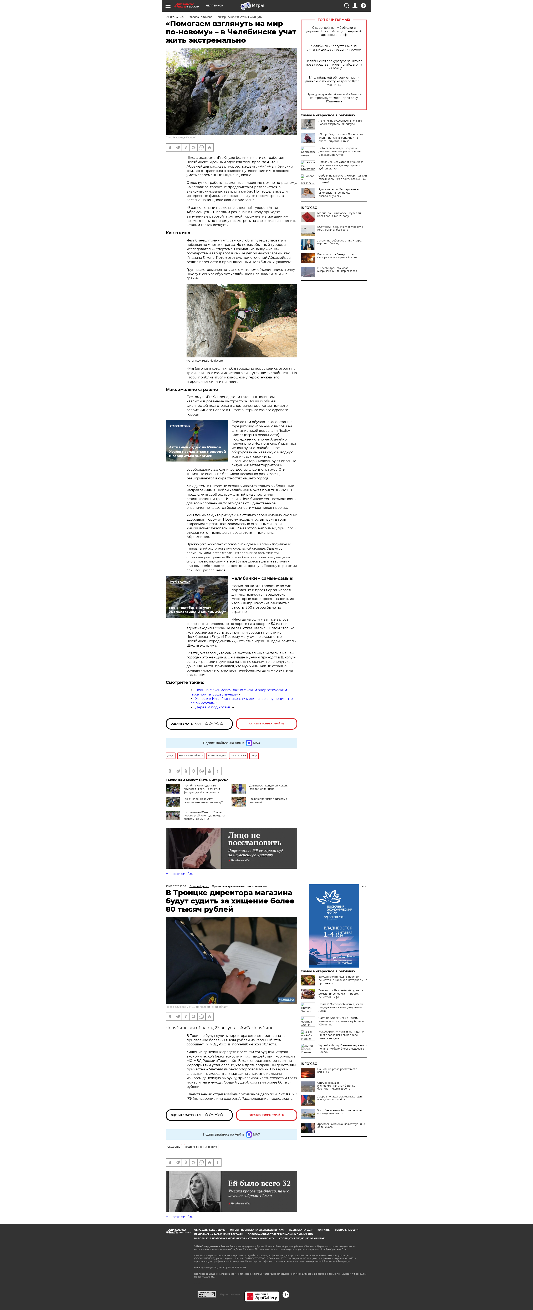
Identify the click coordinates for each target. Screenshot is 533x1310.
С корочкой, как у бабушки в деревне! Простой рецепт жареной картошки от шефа (334, 31)
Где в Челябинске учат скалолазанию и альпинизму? (203, 800)
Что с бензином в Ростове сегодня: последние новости (340, 1112)
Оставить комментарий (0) (266, 723)
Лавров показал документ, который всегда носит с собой (340, 1098)
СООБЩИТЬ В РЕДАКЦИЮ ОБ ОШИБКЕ (302, 1238)
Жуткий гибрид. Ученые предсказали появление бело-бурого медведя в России (343, 1049)
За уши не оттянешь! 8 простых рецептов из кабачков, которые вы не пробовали (343, 980)
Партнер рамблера (230, 1294)
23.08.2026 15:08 (176, 886)
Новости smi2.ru (179, 874)
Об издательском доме (209, 1230)
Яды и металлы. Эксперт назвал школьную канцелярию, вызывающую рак (339, 193)
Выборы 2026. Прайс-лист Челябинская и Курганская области (234, 1238)
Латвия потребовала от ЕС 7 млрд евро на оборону (339, 242)
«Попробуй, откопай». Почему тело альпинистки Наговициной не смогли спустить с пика (342, 138)
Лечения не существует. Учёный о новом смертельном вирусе (340, 122)
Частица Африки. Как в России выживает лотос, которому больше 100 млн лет (341, 1021)
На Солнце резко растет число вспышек (337, 1071)
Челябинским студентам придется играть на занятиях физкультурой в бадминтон (202, 789)
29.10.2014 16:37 (175, 17)
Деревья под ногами (213, 707)
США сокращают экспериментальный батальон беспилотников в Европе (337, 1085)
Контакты (324, 1230)
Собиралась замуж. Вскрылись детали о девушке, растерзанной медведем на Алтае (340, 151)
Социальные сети (346, 1230)
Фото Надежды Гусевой (181, 137)
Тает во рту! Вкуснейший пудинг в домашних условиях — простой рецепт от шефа (341, 994)
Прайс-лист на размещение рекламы (218, 1234)
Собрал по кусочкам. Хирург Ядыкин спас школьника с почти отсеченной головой (343, 179)
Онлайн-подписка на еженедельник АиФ (257, 1230)
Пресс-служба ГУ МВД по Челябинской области (197, 1006)
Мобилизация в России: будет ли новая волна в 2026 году (339, 215)
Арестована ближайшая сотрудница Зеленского (341, 1125)
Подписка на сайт (301, 1230)
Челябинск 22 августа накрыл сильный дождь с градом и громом (334, 47)
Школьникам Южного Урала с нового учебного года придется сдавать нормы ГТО (204, 815)
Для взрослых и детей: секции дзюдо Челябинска (269, 787)
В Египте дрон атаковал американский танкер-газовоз (337, 269)
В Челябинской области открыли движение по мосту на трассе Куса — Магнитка (334, 81)
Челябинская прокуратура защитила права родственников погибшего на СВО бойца (334, 64)
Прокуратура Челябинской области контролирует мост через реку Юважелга (334, 98)
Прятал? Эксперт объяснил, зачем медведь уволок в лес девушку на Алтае (341, 1007)
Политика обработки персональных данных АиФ (280, 1234)
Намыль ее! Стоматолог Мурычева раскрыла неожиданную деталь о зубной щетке (341, 165)
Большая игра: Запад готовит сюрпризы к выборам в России (337, 256)
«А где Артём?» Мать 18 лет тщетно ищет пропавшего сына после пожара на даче (341, 1035)
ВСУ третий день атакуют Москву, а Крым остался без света (340, 228)
